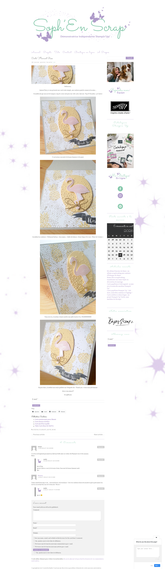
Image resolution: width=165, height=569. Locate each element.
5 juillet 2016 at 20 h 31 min (46, 477)
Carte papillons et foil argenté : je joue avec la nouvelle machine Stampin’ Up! (120, 286)
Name (35, 523)
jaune (49, 430)
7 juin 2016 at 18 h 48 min (45, 448)
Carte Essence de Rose (42, 422)
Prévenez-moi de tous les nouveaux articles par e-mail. (51, 547)
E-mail (35, 399)
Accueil (36, 52)
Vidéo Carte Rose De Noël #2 (44, 426)
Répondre (101, 447)
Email (35, 528)
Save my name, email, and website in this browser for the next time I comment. (59, 538)
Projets (47, 52)
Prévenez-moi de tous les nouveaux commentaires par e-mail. (54, 544)
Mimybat (40, 475)
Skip (152, 565)
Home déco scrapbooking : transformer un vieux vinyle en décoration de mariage (117, 280)
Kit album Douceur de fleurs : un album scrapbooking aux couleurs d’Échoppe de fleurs (118, 273)
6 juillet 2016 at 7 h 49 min (51, 489)
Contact (67, 52)
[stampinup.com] (120, 167)
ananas (35, 430)
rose (54, 430)
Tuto (57, 52)
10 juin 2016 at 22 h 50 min (51, 461)
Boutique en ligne (84, 52)
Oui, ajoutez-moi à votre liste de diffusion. (48, 541)
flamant (42, 430)
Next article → (99, 434)
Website (35, 533)
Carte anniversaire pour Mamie (45, 419)
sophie (43, 62)
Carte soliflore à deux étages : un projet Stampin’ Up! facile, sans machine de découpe (118, 297)
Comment (36, 510)
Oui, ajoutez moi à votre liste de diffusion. (48, 553)
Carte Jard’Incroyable (42, 424)
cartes (50, 62)
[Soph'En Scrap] (82, 25)
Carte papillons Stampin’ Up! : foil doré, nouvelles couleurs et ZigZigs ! (119, 292)
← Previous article (38, 434)
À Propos (103, 52)
